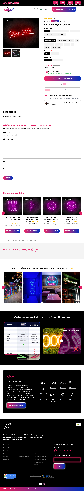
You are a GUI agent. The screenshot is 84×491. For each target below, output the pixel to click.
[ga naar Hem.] (3, 240)
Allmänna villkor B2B (40, 459)
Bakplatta (48, 51)
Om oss (5, 456)
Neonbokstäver (23, 448)
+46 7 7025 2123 (65, 451)
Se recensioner (16, 405)
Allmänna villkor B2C (40, 456)
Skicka (59, 466)
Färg (46, 38)
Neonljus (21, 445)
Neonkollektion (8, 445)
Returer (36, 453)
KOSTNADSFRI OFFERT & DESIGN (64, 9)
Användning (48, 57)
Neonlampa (22, 451)
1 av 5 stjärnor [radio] (4, 135)
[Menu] (80, 9)
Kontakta (6, 459)
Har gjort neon (7, 448)
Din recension (8, 139)
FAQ (35, 445)
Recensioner (7, 453)
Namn (5, 161)
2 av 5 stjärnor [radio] (7, 135)
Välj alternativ (12, 231)
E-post (6, 169)
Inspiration (6, 451)
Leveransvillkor (38, 451)
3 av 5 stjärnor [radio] (10, 135)
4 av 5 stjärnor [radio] (12, 135)
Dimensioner (49, 28)
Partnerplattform (23, 456)
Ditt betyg (7, 132)
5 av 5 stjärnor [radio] (15, 135)
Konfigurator (22, 453)
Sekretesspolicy (38, 448)
